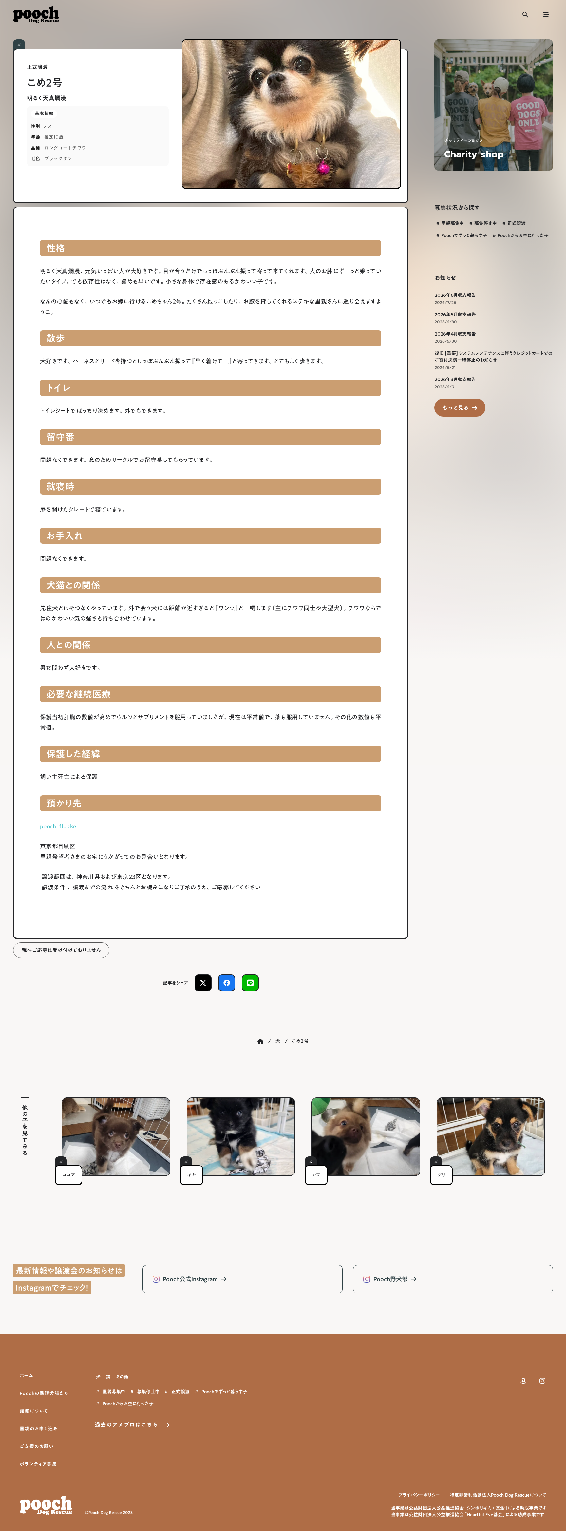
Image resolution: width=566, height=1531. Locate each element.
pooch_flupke (58, 826)
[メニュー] (546, 15)
